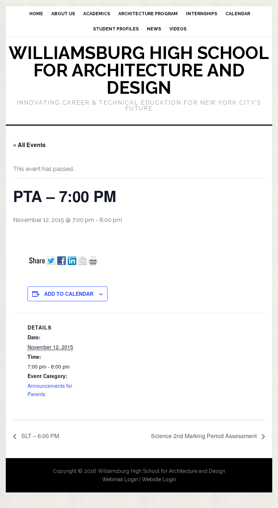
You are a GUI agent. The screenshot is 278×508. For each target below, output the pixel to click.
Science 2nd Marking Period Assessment (204, 436)
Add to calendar (68, 293)
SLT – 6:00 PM (39, 436)
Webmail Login (120, 479)
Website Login (159, 479)
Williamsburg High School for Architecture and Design (139, 70)
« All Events (29, 144)
